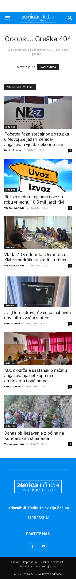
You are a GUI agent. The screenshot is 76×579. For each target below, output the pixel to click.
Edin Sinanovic (13, 323)
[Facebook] (32, 546)
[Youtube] (43, 546)
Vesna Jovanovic (14, 207)
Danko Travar (12, 150)
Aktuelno (10, 126)
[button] (7, 18)
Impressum (30, 562)
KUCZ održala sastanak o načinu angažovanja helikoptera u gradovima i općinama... (35, 375)
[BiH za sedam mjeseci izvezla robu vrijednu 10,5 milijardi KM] (38, 175)
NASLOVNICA (48, 67)
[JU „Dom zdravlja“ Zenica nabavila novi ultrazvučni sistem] (38, 290)
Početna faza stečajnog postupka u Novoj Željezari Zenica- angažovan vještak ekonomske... (36, 139)
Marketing (26, 566)
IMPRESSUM (38, 517)
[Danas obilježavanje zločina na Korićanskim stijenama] (38, 411)
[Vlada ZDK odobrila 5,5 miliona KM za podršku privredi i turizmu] (38, 232)
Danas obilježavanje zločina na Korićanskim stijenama (34, 436)
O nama (14, 562)
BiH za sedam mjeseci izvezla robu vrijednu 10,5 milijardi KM (34, 199)
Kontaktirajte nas (46, 566)
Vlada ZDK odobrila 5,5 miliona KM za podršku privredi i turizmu (36, 257)
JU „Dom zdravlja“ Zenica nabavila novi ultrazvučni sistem (37, 315)
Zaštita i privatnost (52, 562)
